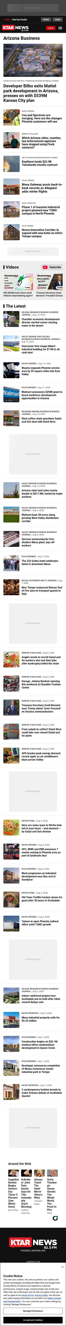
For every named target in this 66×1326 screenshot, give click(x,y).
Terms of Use (27, 1295)
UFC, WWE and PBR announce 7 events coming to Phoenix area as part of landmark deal (41, 852)
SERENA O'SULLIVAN (31, 653)
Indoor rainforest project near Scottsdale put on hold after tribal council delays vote (41, 999)
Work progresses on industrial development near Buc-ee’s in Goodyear (39, 876)
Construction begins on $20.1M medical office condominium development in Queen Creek (40, 1044)
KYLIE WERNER (29, 387)
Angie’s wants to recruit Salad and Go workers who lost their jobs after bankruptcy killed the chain (41, 660)
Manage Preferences (33, 1311)
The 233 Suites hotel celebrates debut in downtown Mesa (40, 562)
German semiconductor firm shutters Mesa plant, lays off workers (38, 542)
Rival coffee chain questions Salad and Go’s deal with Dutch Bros (41, 420)
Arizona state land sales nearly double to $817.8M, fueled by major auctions (42, 493)
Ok (62, 1267)
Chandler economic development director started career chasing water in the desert (41, 322)
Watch (46, 19)
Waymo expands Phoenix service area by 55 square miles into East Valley (41, 371)
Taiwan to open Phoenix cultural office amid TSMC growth (40, 923)
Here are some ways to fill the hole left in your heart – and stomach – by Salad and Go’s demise (42, 828)
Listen (57, 19)
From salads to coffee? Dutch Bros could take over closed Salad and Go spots (41, 732)
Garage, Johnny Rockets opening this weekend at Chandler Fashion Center (41, 684)
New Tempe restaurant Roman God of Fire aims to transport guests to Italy (42, 590)
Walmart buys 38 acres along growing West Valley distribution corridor (40, 518)
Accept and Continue (33, 1320)
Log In (51, 28)
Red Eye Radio (19, 19)
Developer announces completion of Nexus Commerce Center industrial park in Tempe (41, 1068)
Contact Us (33, 1262)
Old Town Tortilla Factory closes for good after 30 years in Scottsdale (42, 899)
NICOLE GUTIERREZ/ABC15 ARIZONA (39, 580)
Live (7, 19)
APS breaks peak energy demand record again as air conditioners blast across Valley (41, 756)
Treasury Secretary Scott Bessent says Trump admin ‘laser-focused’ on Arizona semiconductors (41, 708)
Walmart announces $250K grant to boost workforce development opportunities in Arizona (42, 395)
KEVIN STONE (28, 821)
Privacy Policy (41, 1295)
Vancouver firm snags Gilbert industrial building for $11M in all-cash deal (41, 349)
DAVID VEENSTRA (30, 1013)
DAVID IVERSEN (29, 363)
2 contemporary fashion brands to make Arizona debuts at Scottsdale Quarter (42, 1093)
